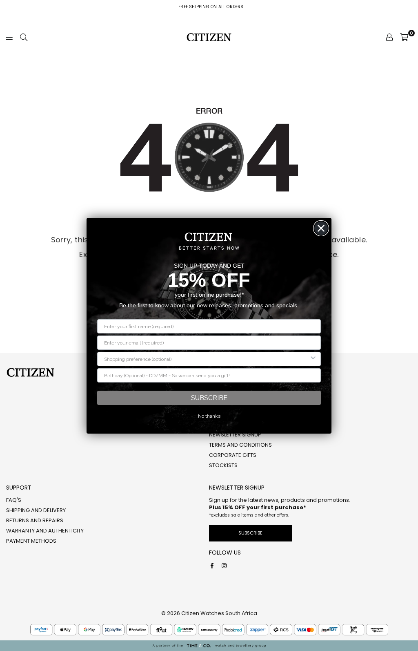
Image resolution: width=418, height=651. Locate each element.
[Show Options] (313, 359)
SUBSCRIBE (209, 398)
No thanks (209, 416)
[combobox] (206, 359)
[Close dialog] (321, 228)
